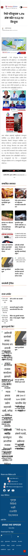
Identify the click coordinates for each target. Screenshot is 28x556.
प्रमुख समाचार (7, 541)
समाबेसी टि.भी (3, 549)
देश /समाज (20, 541)
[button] (2, 7)
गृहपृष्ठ (13, 500)
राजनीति (13, 511)
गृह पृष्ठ (2, 541)
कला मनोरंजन (18, 545)
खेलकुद (8, 545)
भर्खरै (13, 508)
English (8, 549)
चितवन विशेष (14, 541)
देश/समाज (13, 515)
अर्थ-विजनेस (3, 545)
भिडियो (13, 504)
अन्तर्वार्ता (13, 545)
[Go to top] (24, 551)
